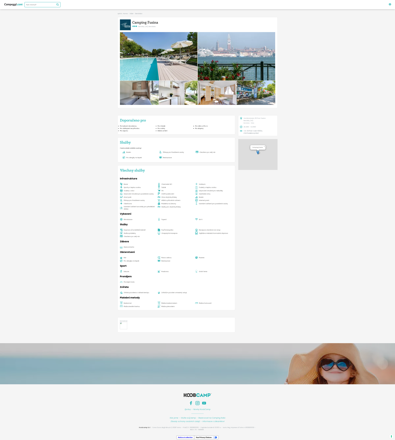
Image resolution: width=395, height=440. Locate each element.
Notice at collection (185, 437)
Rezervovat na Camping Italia (211, 418)
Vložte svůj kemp (188, 418)
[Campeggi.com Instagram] (197, 403)
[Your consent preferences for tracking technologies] (391, 436)
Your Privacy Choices (204, 437)
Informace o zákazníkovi (213, 421)
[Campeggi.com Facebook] (191, 403)
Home (125, 13)
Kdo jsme (174, 418)
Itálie (131, 13)
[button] (258, 152)
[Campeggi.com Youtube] (204, 403)
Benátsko (138, 13)
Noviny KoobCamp (201, 409)
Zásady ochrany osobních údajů (185, 421)
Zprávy (188, 409)
